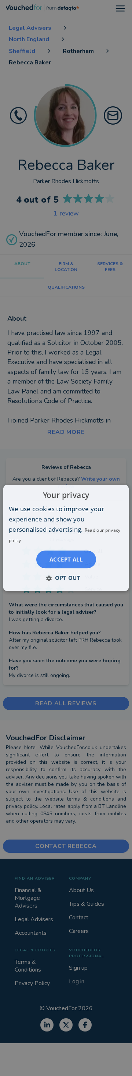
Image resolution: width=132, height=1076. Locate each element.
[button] (66, 578)
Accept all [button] (66, 559)
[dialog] (66, 538)
